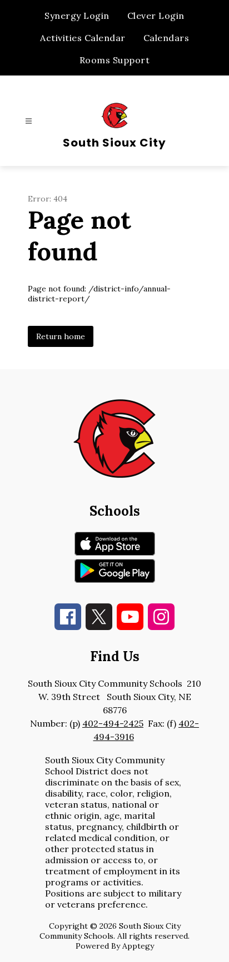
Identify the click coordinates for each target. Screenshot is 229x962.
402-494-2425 (112, 723)
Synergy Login (76, 15)
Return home (60, 336)
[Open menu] (28, 121)
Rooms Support (114, 60)
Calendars (166, 37)
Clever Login (156, 15)
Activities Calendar (83, 37)
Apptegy (138, 946)
